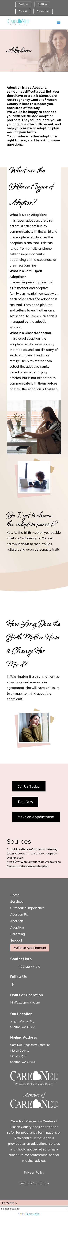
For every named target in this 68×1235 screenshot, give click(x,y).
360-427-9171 (29, 966)
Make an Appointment (29, 948)
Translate (32, 1214)
